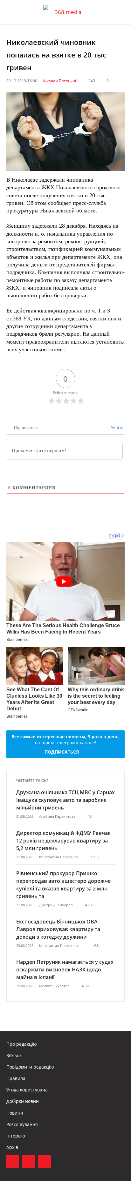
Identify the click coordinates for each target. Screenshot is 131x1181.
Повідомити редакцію (30, 1067)
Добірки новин (22, 1101)
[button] (120, 12)
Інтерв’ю (15, 1136)
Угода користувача (27, 1090)
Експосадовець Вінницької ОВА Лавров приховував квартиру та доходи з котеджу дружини (58, 929)
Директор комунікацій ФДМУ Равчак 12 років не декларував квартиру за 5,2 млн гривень (63, 840)
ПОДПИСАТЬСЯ (62, 752)
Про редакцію (21, 1044)
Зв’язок (14, 1055)
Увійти (116, 427)
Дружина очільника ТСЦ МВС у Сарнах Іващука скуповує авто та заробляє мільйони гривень (65, 800)
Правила (15, 1078)
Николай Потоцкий (59, 81)
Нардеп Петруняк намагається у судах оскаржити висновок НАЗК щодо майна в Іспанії (65, 969)
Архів (12, 1147)
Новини (14, 1113)
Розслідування (22, 1124)
